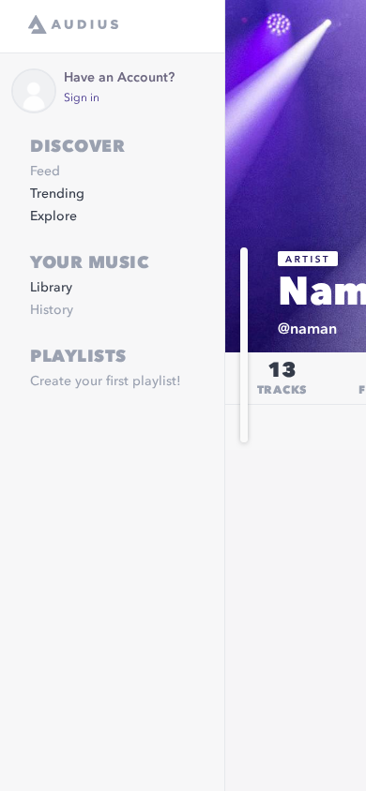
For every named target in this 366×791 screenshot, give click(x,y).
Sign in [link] (81, 98)
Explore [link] (53, 216)
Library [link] (51, 287)
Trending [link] (57, 194)
